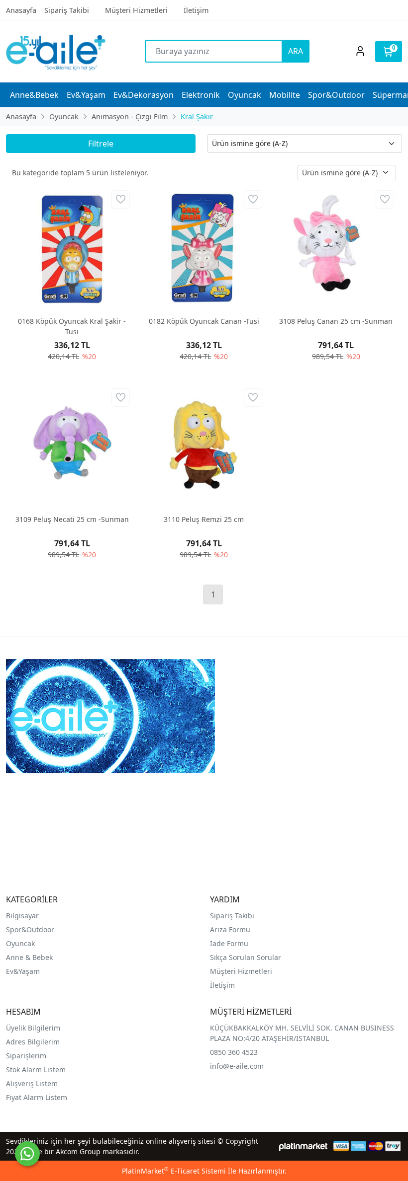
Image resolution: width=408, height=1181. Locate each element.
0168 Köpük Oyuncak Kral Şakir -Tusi (72, 326)
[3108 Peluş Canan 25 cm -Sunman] (336, 248)
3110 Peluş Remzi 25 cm (204, 519)
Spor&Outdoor (30, 929)
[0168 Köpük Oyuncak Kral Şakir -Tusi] (72, 248)
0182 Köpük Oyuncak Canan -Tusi (204, 321)
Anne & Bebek (29, 957)
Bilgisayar (22, 915)
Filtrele (100, 143)
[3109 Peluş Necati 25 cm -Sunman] (72, 446)
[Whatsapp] (27, 1153)
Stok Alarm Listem (36, 1069)
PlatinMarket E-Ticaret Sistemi (174, 1171)
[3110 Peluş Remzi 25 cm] (204, 446)
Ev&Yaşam (23, 971)
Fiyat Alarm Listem (36, 1097)
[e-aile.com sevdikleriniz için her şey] (55, 51)
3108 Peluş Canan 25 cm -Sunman (336, 321)
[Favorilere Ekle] (120, 199)
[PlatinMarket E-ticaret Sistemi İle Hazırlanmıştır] (303, 1146)
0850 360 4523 (234, 1052)
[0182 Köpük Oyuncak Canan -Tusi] (204, 248)
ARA (295, 51)
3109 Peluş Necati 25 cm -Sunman (72, 519)
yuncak (23, 943)
